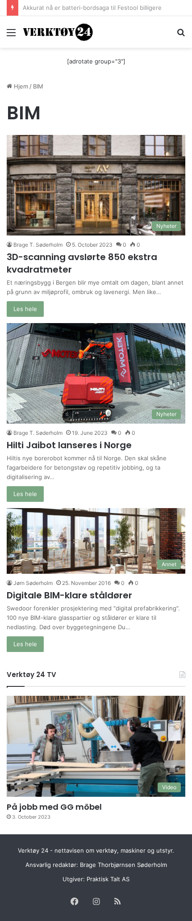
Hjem (20, 86)
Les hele (25, 308)
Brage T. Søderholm (38, 244)
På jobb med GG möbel (54, 806)
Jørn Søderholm (33, 583)
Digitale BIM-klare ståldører (69, 595)
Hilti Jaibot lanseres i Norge (69, 445)
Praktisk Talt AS (108, 879)
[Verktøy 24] (58, 32)
